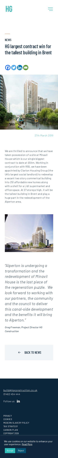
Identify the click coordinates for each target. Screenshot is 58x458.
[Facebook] (7, 67)
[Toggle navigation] (50, 9)
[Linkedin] (19, 67)
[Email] (25, 67)
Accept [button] (10, 450)
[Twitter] (13, 67)
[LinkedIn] (18, 401)
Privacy (7, 416)
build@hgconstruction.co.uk (20, 390)
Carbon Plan (10, 430)
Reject (21, 450)
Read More (27, 444)
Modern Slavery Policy (16, 423)
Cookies (7, 419)
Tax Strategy (10, 426)
